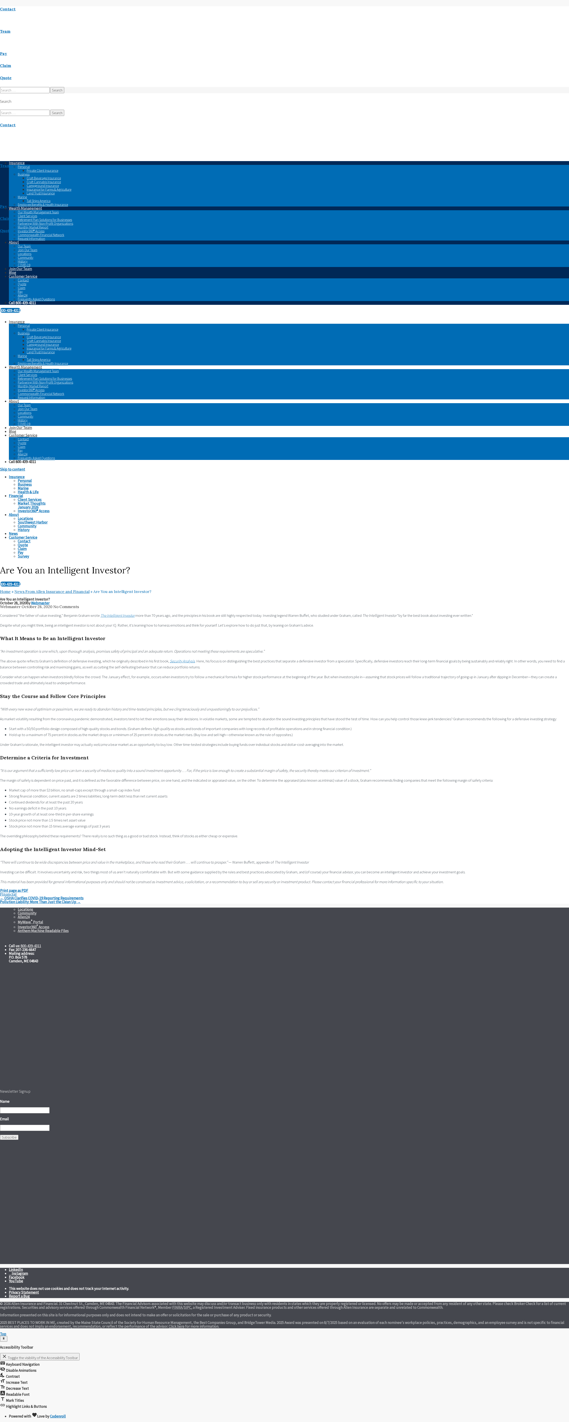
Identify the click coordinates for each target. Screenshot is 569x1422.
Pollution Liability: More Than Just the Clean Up (40, 901)
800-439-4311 (10, 310)
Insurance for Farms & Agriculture (49, 189)
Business (24, 174)
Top (3, 1333)
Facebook (16, 1277)
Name (5, 1101)
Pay (20, 291)
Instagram (20, 1273)
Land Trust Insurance (41, 193)
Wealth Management (25, 208)
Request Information (31, 239)
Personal (24, 167)
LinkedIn (16, 1269)
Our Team (24, 246)
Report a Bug (19, 1296)
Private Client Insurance (42, 170)
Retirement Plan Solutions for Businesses (45, 220)
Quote (22, 284)
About (14, 242)
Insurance (17, 321)
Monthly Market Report (33, 227)
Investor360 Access (33, 926)
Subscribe (9, 1137)
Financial (8, 894)
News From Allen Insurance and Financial (52, 591)
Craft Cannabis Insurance (44, 182)
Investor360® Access (31, 231)
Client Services (27, 216)
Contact (23, 280)
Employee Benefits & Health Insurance (43, 204)
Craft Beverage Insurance (44, 178)
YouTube (16, 1280)
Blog (12, 272)
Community (25, 257)
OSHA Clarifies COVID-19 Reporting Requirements (42, 898)
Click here (176, 1326)
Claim (21, 288)
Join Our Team (27, 250)
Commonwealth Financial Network (41, 235)
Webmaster (40, 603)
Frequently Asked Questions (36, 299)
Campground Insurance (43, 186)
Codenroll (58, 1416)
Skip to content (12, 469)
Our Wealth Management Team (38, 212)
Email (4, 1119)
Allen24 (22, 295)
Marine (22, 197)
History (23, 261)
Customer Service (23, 276)
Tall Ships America (38, 201)
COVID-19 (24, 265)
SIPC (187, 1307)
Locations (24, 254)
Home (5, 591)
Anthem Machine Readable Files (43, 930)
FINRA (177, 1307)
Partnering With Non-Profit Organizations (45, 223)
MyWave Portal (30, 922)
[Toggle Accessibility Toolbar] (3, 1339)
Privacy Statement (24, 1292)
